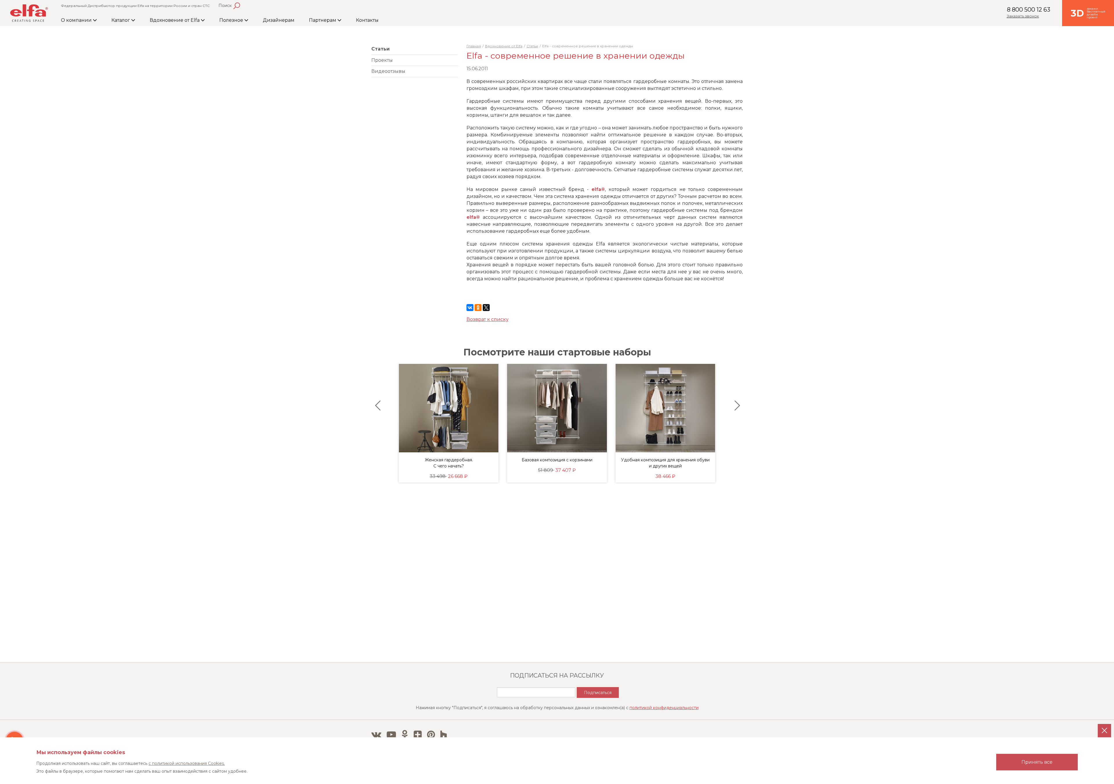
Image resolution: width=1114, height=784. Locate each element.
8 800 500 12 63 (1028, 9)
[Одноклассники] (478, 307)
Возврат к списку (487, 319)
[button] (376, 405)
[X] (486, 307)
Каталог (121, 20)
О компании (77, 20)
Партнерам (323, 20)
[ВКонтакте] (469, 307)
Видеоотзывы (388, 71)
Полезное (231, 20)
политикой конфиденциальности (664, 707)
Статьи (380, 49)
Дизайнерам (278, 20)
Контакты (367, 20)
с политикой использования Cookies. (187, 763)
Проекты (382, 60)
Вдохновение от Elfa (175, 20)
